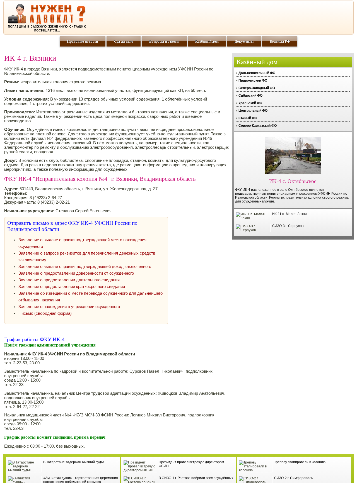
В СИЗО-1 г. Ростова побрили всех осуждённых (196, 478)
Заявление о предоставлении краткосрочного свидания (71, 286)
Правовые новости (82, 41)
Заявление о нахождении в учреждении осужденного (69, 306)
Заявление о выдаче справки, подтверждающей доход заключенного (84, 266)
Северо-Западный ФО (256, 88)
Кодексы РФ (280, 41)
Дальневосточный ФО (256, 73)
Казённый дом (207, 41)
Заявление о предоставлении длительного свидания (69, 280)
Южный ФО (247, 118)
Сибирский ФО (250, 95)
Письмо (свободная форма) (45, 313)
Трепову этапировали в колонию (299, 462)
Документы (244, 41)
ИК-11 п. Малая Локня (289, 214)
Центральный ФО (252, 111)
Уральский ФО (250, 103)
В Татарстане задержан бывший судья (74, 462)
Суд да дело (123, 41)
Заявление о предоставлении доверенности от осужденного (76, 273)
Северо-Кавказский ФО (257, 126)
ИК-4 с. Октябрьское (292, 181)
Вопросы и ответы (164, 41)
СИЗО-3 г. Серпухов (287, 226)
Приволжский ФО (252, 80)
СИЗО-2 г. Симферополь (293, 478)
